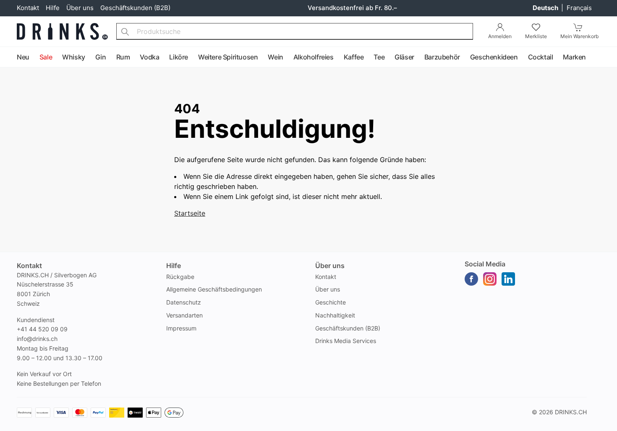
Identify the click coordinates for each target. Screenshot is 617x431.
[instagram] (490, 279)
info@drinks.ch (37, 338)
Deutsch (546, 8)
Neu (23, 57)
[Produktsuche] (125, 31)
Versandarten (184, 315)
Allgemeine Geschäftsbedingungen (214, 289)
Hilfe (53, 8)
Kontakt (28, 8)
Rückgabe (180, 276)
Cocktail (540, 57)
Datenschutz (183, 302)
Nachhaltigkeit (335, 315)
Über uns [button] (330, 265)
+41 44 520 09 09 (42, 329)
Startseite (189, 213)
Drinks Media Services (345, 340)
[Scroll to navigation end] (608, 57)
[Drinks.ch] (62, 31)
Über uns (80, 8)
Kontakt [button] (29, 265)
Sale (45, 57)
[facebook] (471, 279)
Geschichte (330, 302)
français (579, 8)
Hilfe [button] (173, 265)
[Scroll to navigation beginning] (8, 57)
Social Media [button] (485, 264)
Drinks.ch (571, 412)
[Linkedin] (508, 279)
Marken (574, 57)
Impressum (181, 328)
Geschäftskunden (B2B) (135, 8)
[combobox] (294, 31)
